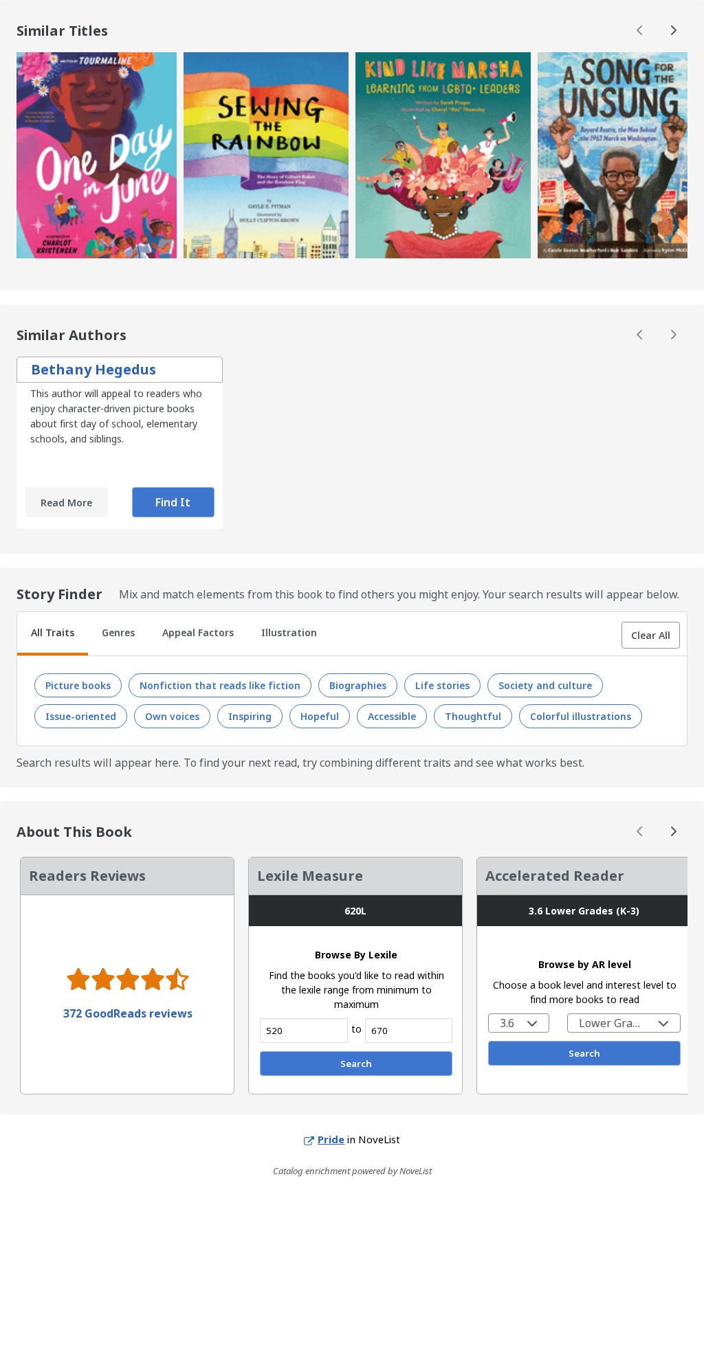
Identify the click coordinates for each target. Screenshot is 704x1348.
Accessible (392, 716)
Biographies (357, 685)
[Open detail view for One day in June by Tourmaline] (96, 157)
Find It (172, 502)
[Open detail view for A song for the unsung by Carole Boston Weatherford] (618, 157)
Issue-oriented (80, 716)
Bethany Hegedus (93, 369)
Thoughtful (473, 716)
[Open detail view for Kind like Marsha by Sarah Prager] (443, 157)
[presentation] (96, 155)
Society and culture (545, 685)
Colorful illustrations (580, 716)
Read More (66, 502)
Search (356, 1063)
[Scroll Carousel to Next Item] (673, 30)
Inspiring (250, 716)
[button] (651, 635)
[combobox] (518, 1023)
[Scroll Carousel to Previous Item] (640, 30)
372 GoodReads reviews (127, 1013)
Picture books (78, 685)
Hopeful (319, 716)
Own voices (172, 716)
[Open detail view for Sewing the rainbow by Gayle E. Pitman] (266, 157)
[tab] (52, 633)
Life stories (442, 685)
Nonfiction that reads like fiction (220, 685)
